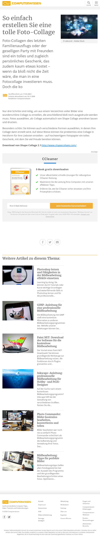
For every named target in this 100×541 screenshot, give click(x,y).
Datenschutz (42, 508)
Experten (63, 515)
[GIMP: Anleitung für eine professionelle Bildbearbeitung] (17, 310)
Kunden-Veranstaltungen (88, 519)
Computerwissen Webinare (88, 513)
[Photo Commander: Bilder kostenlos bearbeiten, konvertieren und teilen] (17, 420)
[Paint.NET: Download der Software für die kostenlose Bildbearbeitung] (17, 343)
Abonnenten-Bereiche (87, 525)
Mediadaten (64, 505)
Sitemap (63, 508)
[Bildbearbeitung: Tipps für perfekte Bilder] (17, 461)
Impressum (42, 505)
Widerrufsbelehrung (45, 515)
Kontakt (40, 501)
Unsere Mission (65, 518)
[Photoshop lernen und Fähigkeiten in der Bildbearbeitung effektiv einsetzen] (17, 275)
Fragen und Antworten (86, 502)
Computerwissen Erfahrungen (88, 508)
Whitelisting (64, 501)
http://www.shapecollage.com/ (59, 145)
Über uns (63, 512)
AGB (39, 512)
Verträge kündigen (41, 519)
